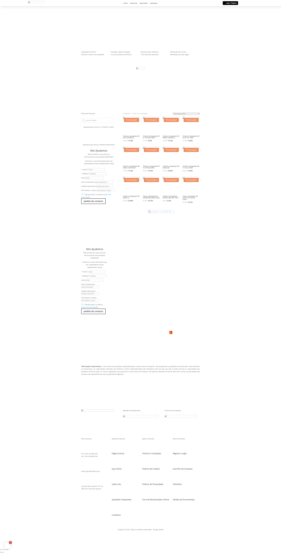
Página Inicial (118, 453)
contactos (153, 3)
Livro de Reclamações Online (155, 499)
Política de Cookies (151, 468)
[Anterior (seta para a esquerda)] (1, 552)
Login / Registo (231, 3)
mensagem (8, 22)
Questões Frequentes (121, 499)
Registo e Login (180, 453)
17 (163, 212)
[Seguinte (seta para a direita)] (3, 552)
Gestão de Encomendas (184, 499)
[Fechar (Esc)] (1, 549)
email (83, 178)
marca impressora (88, 182)
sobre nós (133, 3)
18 (166, 212)
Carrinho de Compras (183, 468)
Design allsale (158, 530)
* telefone (85, 174)
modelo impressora (88, 186)
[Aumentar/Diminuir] (7, 549)
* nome (84, 169)
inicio (125, 3)
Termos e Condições (151, 453)
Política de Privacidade (152, 484)
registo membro (140, 345)
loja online (144, 3)
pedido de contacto (93, 201)
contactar (23, 22)
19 (169, 212)
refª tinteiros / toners (89, 190)
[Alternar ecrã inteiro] (5, 549)
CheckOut (177, 484)
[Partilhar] (3, 549)
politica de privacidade (89, 307)
